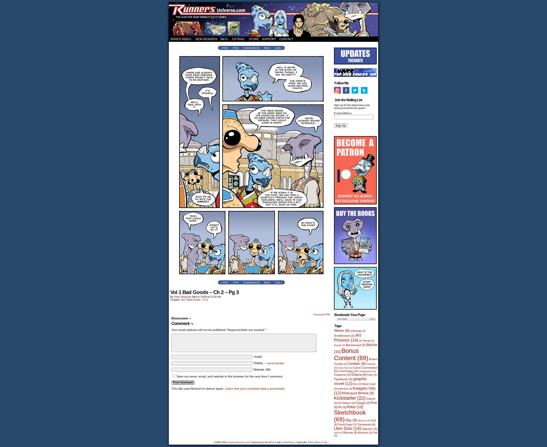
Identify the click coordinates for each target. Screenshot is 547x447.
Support (269, 39)
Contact (286, 39)
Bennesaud (356, 345)
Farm (372, 374)
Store (254, 39)
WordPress (270, 442)
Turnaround (366, 424)
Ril (342, 407)
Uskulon (369, 429)
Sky (351, 420)
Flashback (343, 379)
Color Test (345, 368)
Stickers (364, 420)
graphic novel (350, 381)
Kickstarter (349, 398)
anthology (357, 330)
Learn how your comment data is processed (254, 388)
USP (338, 432)
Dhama (358, 374)
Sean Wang (181, 296)
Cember (356, 364)
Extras (239, 39)
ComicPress (288, 442)
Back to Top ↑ (322, 442)
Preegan (362, 403)
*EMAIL (268, 363)
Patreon (348, 403)
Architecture (344, 335)
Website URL (262, 369)
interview (345, 388)
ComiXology (347, 371)
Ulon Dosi (347, 428)
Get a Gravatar (275, 363)
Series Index (181, 39)
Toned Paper (347, 424)
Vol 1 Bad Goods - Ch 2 (194, 299)
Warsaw (350, 432)
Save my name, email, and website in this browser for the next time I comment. (229, 376)
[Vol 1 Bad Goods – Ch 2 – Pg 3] (251, 278)
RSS (310, 442)
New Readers (206, 39)
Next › (267, 48)
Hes (357, 384)
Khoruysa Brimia (358, 393)
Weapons (364, 432)
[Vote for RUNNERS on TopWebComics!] (355, 75)
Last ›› (278, 48)
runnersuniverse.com (273, 19)
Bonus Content (351, 354)
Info (224, 39)
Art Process (347, 337)
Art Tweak (366, 340)
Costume (342, 374)
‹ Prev (235, 48)
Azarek (339, 345)
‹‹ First (224, 48)
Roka (354, 407)
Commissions (367, 371)
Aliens (341, 331)
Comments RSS (321, 314)
